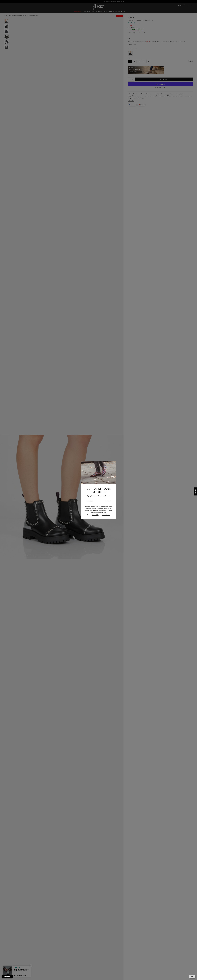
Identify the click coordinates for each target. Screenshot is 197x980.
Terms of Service (106, 515)
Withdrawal (7, 976)
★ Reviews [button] (195, 491)
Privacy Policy (95, 515)
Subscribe (108, 501)
